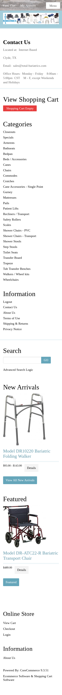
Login (7, 634)
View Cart (9, 5)
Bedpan (8, 154)
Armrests (8, 142)
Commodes (10, 175)
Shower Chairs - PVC (16, 230)
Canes (7, 164)
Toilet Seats (10, 252)
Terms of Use (11, 318)
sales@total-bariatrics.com (29, 65)
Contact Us (10, 307)
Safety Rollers (12, 219)
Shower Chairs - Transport (19, 236)
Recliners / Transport (16, 214)
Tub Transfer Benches (16, 268)
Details (31, 468)
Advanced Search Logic (18, 369)
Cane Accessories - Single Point (23, 186)
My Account (28, 5)
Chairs (7, 170)
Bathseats (9, 148)
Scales (7, 225)
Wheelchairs (11, 279)
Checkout (9, 629)
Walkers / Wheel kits (16, 274)
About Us (9, 312)
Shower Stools (12, 241)
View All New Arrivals (20, 480)
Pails (6, 203)
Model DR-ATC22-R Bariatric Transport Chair (30, 556)
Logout (7, 302)
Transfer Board (12, 257)
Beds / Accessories (15, 159)
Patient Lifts (10, 208)
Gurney (7, 192)
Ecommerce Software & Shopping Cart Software (27, 678)
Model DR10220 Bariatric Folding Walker (26, 454)
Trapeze (8, 263)
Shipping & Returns (15, 323)
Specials (8, 137)
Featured (11, 582)
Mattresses (9, 197)
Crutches (8, 181)
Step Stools (10, 247)
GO (46, 360)
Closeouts (9, 132)
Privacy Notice (12, 329)
